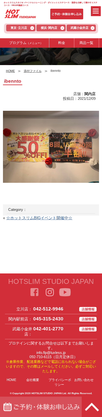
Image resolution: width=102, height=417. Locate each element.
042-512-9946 (48, 308)
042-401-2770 (48, 328)
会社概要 (32, 380)
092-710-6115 (40, 357)
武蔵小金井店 (79, 28)
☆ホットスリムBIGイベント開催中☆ (39, 218)
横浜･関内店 (49, 28)
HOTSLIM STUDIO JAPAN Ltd (48, 393)
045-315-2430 (48, 318)
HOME (11, 380)
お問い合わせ (84, 380)
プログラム (26, 43)
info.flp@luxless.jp (51, 352)
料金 (61, 43)
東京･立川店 (19, 28)
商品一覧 (86, 43)
